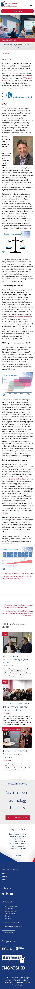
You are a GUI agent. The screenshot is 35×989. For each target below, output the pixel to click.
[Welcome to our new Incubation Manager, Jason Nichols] (17, 655)
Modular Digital (17, 985)
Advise (4, 874)
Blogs (4, 40)
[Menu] (31, 4)
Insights (5, 729)
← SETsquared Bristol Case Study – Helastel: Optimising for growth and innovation (17, 606)
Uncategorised (15, 729)
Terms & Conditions (21, 980)
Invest (4, 879)
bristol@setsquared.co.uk (13, 927)
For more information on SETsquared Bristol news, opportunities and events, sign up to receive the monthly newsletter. (17, 576)
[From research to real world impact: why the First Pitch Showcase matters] (17, 703)
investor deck (14, 479)
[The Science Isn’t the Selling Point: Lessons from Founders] (17, 749)
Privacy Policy (9, 982)
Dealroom (26, 317)
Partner (4, 876)
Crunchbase (16, 317)
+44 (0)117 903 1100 (12, 922)
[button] (17, 11)
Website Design (22, 982)
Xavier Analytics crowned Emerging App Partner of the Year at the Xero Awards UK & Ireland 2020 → (17, 613)
